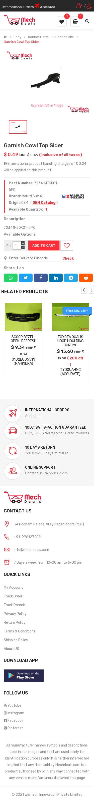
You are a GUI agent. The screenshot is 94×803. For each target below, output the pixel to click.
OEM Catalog (44, 203)
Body (17, 37)
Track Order (13, 596)
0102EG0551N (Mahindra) (23, 361)
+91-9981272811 (28, 537)
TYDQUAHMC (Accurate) (70, 372)
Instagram (16, 713)
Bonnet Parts (38, 37)
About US (11, 649)
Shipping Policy (16, 640)
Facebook (15, 720)
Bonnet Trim (64, 37)
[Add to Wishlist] (66, 246)
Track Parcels (15, 605)
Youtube (14, 705)
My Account (13, 587)
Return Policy (15, 622)
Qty (8, 245)
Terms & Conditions (19, 631)
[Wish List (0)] (62, 22)
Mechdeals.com (67, 765)
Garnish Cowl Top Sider (21, 42)
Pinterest (15, 728)
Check (68, 258)
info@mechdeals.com (31, 550)
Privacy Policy (15, 614)
